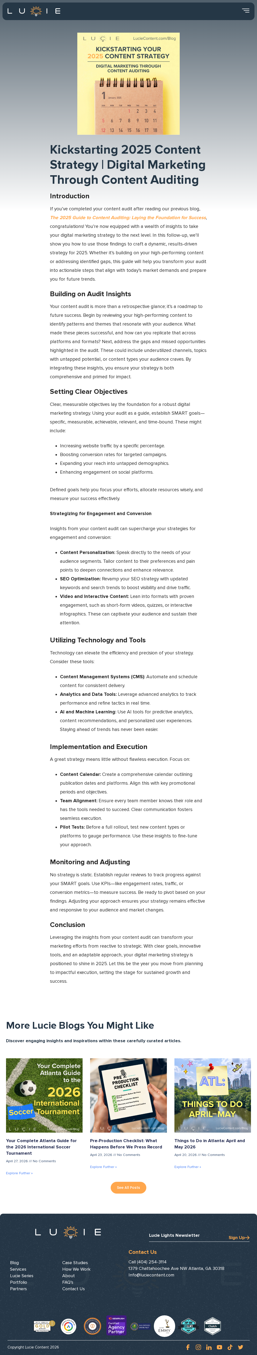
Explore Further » (19, 1173)
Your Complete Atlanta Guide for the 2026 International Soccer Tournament (41, 1147)
